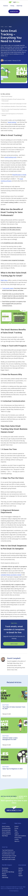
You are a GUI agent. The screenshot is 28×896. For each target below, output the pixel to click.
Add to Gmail (14, 643)
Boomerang (5, 868)
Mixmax (4, 873)
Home (2, 26)
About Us (17, 841)
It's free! (14, 810)
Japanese (20, 870)
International (22, 865)
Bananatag (4, 870)
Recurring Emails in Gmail (8, 857)
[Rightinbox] (14, 2)
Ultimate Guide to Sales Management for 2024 (10, 738)
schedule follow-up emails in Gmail (11, 575)
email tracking (12, 122)
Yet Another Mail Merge (8, 872)
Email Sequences (6, 834)
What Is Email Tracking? (6, 96)
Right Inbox (4, 280)
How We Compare (7, 865)
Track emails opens (7, 288)
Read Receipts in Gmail (19, 174)
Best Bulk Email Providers (8, 859)
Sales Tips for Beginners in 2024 (13, 769)
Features (5, 5)
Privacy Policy (18, 837)
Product (4, 823)
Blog (4, 704)
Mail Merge (5, 835)
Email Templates (6, 832)
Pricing (12, 5)
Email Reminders (6, 828)
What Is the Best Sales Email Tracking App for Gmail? (14, 103)
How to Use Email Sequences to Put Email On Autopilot (12, 114)
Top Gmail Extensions (7, 850)
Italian (20, 873)
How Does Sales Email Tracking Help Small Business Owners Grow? (14, 110)
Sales (10, 26)
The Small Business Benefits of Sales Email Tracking (14, 106)
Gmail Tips (19, 5)
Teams (16, 832)
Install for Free (14, 11)
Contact (17, 839)
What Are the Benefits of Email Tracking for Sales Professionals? (13, 100)
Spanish (20, 875)
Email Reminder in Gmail (8, 854)
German (20, 868)
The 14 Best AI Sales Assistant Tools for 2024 (14, 707)
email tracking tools (10, 157)
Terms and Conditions (20, 835)
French (20, 872)
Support (17, 834)
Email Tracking (5, 826)
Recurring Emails (6, 830)
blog (6, 26)
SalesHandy (5, 877)
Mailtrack (4, 875)
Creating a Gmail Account (8, 852)
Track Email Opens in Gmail (9, 855)
